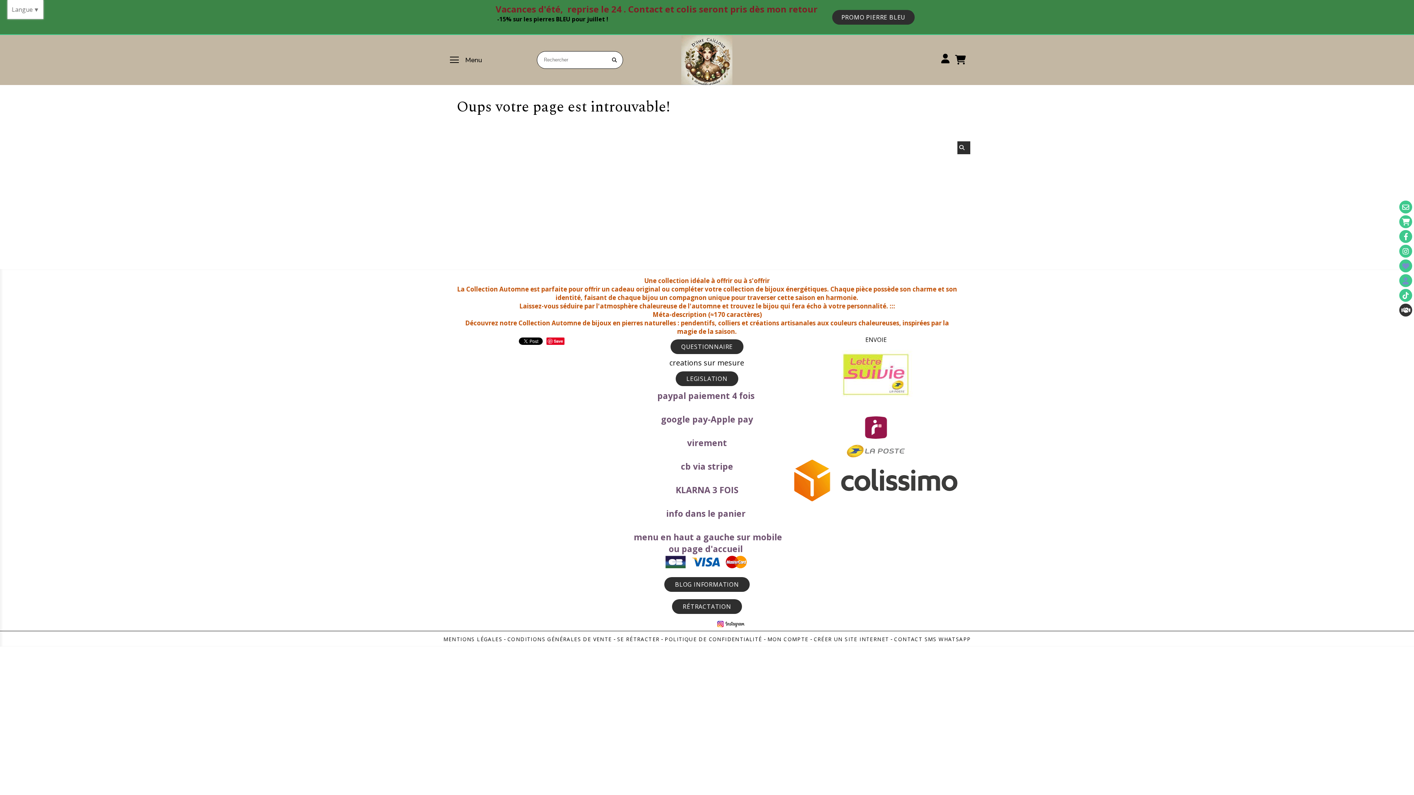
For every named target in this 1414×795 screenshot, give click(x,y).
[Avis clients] (1405, 265)
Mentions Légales (472, 639)
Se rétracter (638, 639)
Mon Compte (788, 639)
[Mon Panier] (1405, 221)
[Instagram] (1405, 251)
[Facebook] (1405, 236)
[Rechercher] (963, 147)
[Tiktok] (1405, 295)
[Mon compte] (1405, 280)
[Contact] (1405, 207)
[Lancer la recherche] (614, 60)
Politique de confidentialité (713, 639)
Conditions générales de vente (559, 639)
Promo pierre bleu (873, 17)
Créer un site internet (851, 639)
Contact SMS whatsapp (932, 639)
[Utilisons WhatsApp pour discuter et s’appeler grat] (1405, 310)
